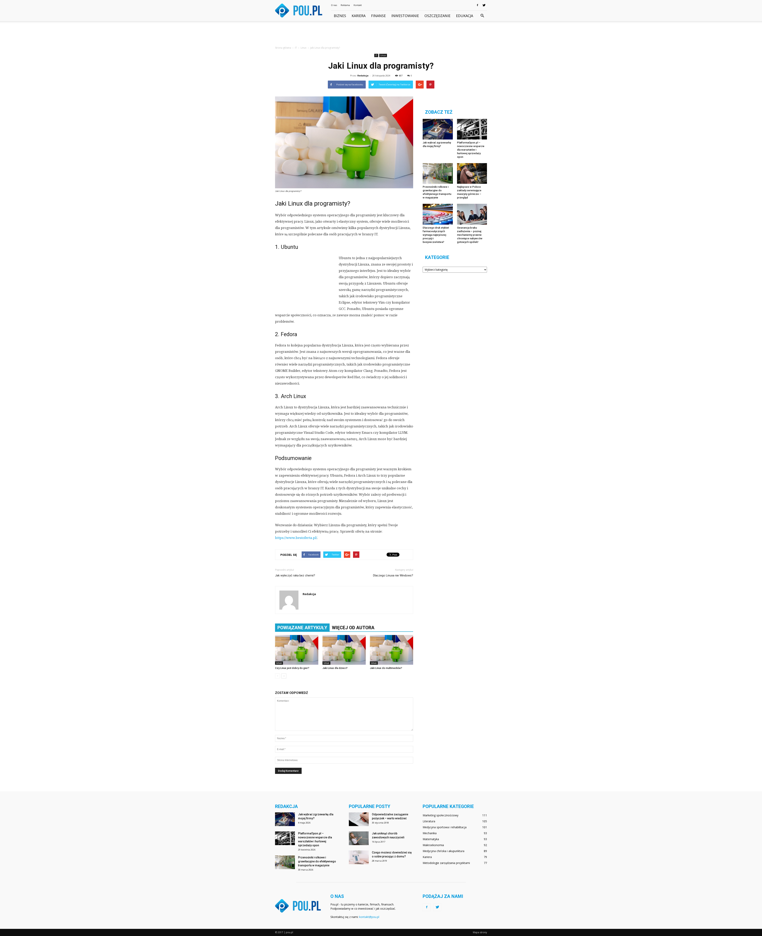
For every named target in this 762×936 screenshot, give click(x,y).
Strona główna (283, 47)
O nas (334, 5)
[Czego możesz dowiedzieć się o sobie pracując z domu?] (359, 857)
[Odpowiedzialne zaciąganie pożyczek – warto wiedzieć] (359, 819)
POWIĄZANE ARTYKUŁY (302, 627)
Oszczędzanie (437, 15)
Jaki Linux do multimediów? (386, 668)
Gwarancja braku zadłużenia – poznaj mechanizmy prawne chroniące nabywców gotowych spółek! (469, 234)
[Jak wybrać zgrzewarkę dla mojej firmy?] (438, 129)
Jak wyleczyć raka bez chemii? (295, 575)
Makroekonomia (433, 845)
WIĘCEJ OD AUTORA (353, 627)
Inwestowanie (405, 15)
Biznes (340, 15)
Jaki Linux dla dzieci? (334, 668)
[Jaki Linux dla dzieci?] (344, 650)
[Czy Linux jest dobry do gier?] (296, 650)
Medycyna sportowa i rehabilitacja (445, 827)
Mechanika (430, 833)
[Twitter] (484, 5)
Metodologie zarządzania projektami (446, 863)
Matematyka (431, 839)
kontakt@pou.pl (369, 917)
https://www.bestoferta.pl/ (296, 538)
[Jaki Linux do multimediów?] (391, 650)
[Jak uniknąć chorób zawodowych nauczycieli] (359, 838)
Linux (383, 55)
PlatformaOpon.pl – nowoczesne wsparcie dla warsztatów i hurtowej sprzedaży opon (470, 149)
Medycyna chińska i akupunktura (443, 851)
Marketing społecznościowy (440, 815)
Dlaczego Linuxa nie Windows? (393, 575)
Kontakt (358, 5)
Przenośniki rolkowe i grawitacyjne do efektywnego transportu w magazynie (317, 861)
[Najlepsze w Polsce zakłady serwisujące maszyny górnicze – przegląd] (472, 173)
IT (376, 55)
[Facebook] (477, 5)
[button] (482, 16)
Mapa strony (480, 932)
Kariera (359, 15)
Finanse (378, 15)
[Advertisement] (381, 35)
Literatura (429, 821)
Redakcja (362, 75)
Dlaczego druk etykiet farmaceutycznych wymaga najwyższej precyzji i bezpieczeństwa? (436, 234)
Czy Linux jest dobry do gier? (292, 668)
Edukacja (464, 15)
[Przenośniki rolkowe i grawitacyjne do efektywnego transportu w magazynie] (438, 173)
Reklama (345, 5)
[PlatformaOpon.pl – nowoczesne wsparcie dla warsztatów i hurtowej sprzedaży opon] (472, 129)
